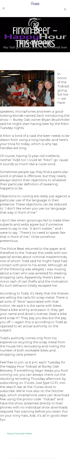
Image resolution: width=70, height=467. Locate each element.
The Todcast (35, 19)
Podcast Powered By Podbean (19, 434)
